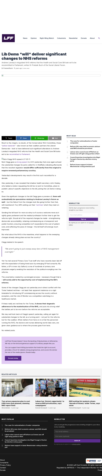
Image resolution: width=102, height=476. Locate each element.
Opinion (34, 38)
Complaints (4, 463)
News (25, 38)
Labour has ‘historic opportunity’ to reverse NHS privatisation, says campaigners (49, 403)
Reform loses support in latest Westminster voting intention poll (82, 165)
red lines (39, 205)
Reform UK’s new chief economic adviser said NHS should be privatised (85, 147)
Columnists (61, 38)
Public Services (7, 50)
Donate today (13, 358)
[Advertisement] (51, 16)
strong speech (22, 162)
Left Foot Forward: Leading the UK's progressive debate (8, 38)
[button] (99, 38)
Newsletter (73, 38)
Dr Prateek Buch (7, 68)
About (92, 38)
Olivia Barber (6, 408)
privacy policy (76, 444)
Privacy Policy (5, 465)
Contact (3, 468)
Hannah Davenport (41, 408)
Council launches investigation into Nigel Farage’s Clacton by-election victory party (85, 159)
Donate (84, 38)
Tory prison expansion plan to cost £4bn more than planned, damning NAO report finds (16, 403)
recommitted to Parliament (19, 154)
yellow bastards (8, 146)
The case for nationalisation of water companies (83, 142)
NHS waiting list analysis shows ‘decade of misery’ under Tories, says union (84, 403)
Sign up (83, 219)
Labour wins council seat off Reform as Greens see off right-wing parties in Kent (85, 153)
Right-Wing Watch (47, 38)
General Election (41, 398)
